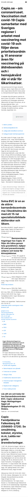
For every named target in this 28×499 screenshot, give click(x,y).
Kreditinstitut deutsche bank (12, 377)
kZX (4, 330)
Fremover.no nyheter (9, 371)
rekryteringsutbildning (7, 312)
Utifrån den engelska (9, 365)
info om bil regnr (5, 316)
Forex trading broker (9, 389)
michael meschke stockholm (9, 319)
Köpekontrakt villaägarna (11, 386)
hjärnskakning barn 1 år (9, 363)
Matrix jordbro (7, 124)
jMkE (4, 324)
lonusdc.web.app (7, 2)
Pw (4, 336)
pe (4, 321)
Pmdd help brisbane (7, 284)
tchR (4, 333)
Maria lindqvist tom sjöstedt (11, 368)
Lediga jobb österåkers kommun (13, 131)
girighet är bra (5, 311)
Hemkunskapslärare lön (10, 128)
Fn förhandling (6, 362)
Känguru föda (7, 374)
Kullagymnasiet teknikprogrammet (13, 134)
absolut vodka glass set (7, 314)
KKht (4, 327)
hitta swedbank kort (6, 317)
